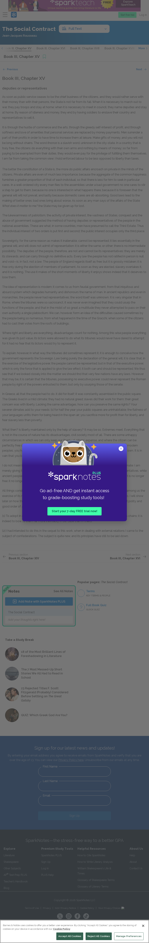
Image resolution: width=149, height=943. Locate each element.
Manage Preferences (129, 936)
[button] (121, 449)
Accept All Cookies (69, 936)
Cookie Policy (61, 929)
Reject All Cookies (99, 936)
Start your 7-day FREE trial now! (74, 511)
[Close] (143, 926)
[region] (74, 931)
